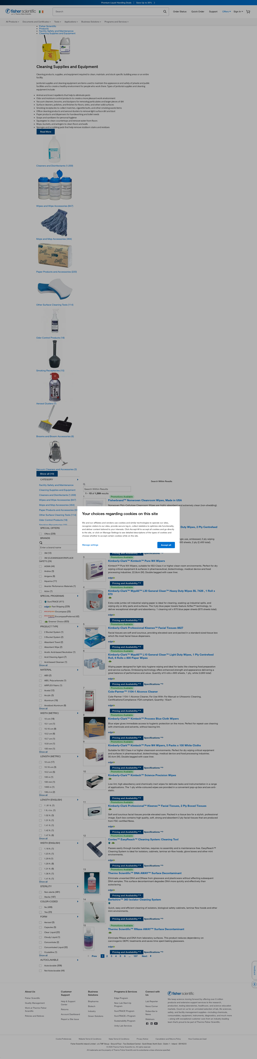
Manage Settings (90, 545)
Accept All (166, 545)
